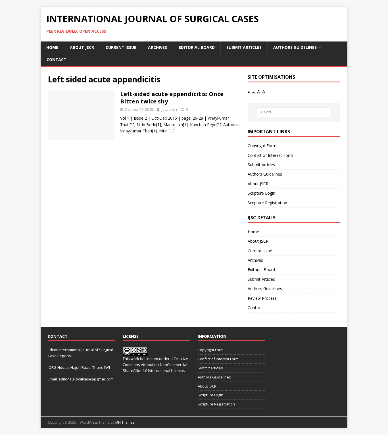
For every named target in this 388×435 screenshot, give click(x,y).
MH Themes (124, 422)
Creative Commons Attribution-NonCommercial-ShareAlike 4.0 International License (155, 364)
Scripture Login (261, 193)
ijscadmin (169, 109)
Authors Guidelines (295, 47)
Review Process (262, 298)
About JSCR (82, 47)
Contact (56, 59)
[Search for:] (294, 112)
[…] (171, 131)
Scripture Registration (267, 202)
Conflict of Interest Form (270, 155)
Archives (157, 47)
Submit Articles (244, 47)
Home (52, 47)
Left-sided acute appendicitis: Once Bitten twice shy (172, 97)
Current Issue (121, 47)
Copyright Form (262, 145)
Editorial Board (197, 47)
